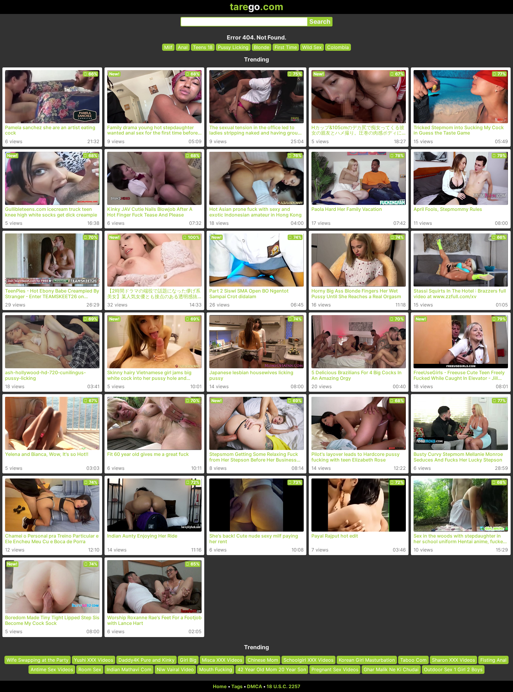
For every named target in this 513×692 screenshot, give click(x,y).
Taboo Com (413, 660)
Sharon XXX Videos (453, 660)
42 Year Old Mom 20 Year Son (272, 670)
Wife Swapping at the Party (38, 660)
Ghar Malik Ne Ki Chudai (391, 670)
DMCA (254, 686)
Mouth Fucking (215, 670)
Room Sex (89, 670)
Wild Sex (312, 47)
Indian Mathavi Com (129, 670)
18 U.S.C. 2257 (283, 686)
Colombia (338, 47)
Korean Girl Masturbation (367, 660)
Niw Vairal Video (175, 670)
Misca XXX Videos (222, 660)
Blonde (261, 47)
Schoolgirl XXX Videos (308, 660)
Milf (168, 47)
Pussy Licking (233, 47)
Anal (183, 47)
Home (220, 686)
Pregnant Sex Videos (334, 670)
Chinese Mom (263, 660)
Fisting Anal (493, 660)
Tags (237, 686)
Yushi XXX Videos (93, 660)
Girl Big (188, 660)
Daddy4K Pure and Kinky (146, 660)
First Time (286, 47)
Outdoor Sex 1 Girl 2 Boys (453, 670)
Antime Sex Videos (52, 670)
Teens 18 (203, 47)
